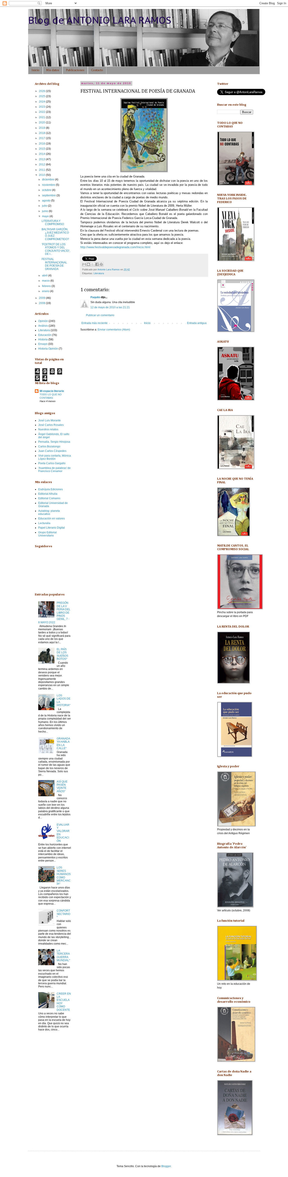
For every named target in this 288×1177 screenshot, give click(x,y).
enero (46, 291)
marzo (46, 280)
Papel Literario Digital (51, 527)
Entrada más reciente (94, 323)
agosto (46, 200)
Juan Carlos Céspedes (52, 451)
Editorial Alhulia (47, 493)
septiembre (49, 195)
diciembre (48, 179)
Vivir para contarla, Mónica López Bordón (54, 457)
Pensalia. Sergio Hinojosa (54, 441)
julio (45, 205)
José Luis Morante (49, 420)
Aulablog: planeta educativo (49, 512)
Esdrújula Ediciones (50, 489)
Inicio (35, 70)
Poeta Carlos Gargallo (51, 463)
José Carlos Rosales (51, 425)
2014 (42, 153)
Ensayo (42, 344)
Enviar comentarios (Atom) (114, 329)
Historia (43, 339)
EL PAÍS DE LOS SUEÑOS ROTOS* (62, 654)
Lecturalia (44, 523)
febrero (47, 286)
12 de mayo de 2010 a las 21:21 (110, 307)
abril (45, 275)
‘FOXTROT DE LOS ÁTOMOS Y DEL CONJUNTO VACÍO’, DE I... (56, 249)
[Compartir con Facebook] (97, 264)
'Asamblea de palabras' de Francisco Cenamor (54, 469)
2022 (42, 112)
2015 (42, 148)
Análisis (43, 325)
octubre (47, 190)
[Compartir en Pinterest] (101, 264)
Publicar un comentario (100, 315)
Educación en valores (51, 518)
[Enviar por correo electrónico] (84, 264)
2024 (42, 101)
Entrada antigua (197, 323)
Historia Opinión (48, 348)
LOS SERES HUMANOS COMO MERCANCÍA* (64, 875)
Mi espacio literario (52, 391)
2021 (42, 117)
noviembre (49, 184)
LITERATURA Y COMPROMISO (53, 222)
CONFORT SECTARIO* (63, 914)
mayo (46, 216)
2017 (42, 138)
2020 (42, 122)
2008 (42, 303)
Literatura (99, 273)
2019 (42, 127)
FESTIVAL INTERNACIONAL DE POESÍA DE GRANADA (54, 264)
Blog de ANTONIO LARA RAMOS (99, 20)
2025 (42, 96)
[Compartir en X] (92, 264)
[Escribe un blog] (88, 264)
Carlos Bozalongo (49, 446)
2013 (42, 159)
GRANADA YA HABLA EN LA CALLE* (63, 743)
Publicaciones (75, 70)
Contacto (97, 70)
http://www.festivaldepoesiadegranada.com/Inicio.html (115, 247)
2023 (42, 106)
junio (45, 211)
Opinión (43, 321)
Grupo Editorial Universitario (47, 534)
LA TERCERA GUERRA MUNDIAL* (63, 955)
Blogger (166, 1166)
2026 (42, 91)
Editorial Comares (49, 498)
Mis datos (52, 70)
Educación (44, 335)
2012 (42, 164)
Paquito (95, 297)
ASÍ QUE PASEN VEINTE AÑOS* (62, 786)
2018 (42, 133)
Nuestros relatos (48, 429)
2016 (42, 143)
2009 (42, 298)
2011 (42, 169)
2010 (42, 175)
